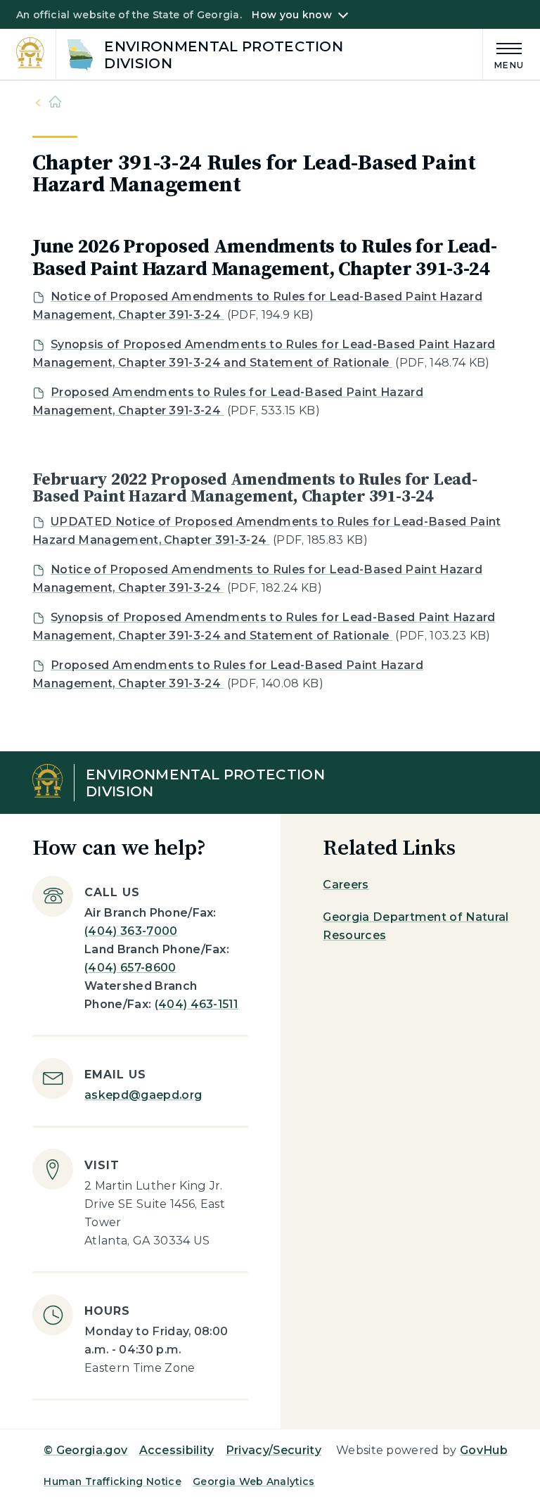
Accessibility (176, 1450)
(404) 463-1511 (196, 1004)
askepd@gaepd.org (143, 1095)
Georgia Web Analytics (254, 1481)
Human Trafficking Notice (112, 1481)
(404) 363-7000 (130, 931)
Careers (345, 884)
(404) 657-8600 (130, 967)
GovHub (484, 1450)
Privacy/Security (273, 1450)
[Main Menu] (503, 53)
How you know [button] (291, 14)
